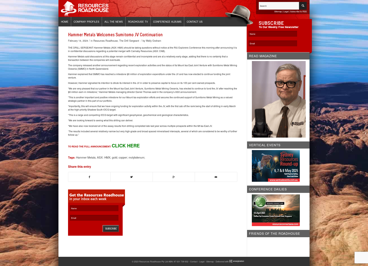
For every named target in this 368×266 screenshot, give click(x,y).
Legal (285, 11)
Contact (193, 261)
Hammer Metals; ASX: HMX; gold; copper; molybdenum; (110, 157)
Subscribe (111, 228)
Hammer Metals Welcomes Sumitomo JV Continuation (115, 34)
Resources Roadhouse (105, 40)
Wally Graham (153, 40)
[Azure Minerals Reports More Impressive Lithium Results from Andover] (3, 133)
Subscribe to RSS (298, 11)
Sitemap (278, 11)
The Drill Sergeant (129, 40)
